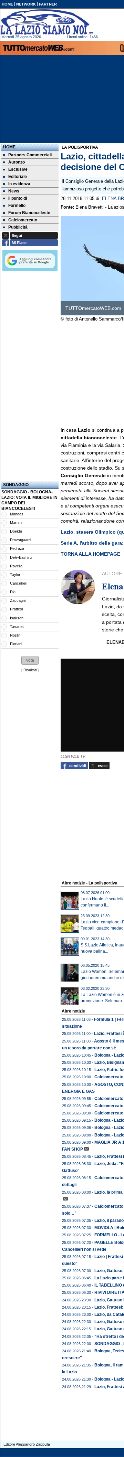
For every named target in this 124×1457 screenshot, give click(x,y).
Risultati (30, 670)
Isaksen (16, 618)
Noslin (15, 635)
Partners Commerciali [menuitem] (30, 155)
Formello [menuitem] (16, 205)
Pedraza (17, 548)
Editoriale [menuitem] (17, 176)
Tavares (17, 627)
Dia (13, 592)
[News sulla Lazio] (46, 22)
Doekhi (16, 531)
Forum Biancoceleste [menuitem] (29, 212)
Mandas (16, 514)
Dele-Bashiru (21, 557)
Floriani (16, 644)
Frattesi (16, 609)
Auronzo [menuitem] (16, 162)
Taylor (15, 575)
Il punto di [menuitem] (17, 198)
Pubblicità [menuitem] (18, 227)
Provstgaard (20, 540)
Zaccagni (17, 600)
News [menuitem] (13, 191)
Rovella (16, 566)
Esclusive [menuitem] (18, 169)
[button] (30, 660)
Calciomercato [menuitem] (22, 220)
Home (9, 147)
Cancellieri (18, 583)
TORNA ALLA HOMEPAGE (90, 554)
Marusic (16, 523)
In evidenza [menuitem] (19, 183)
